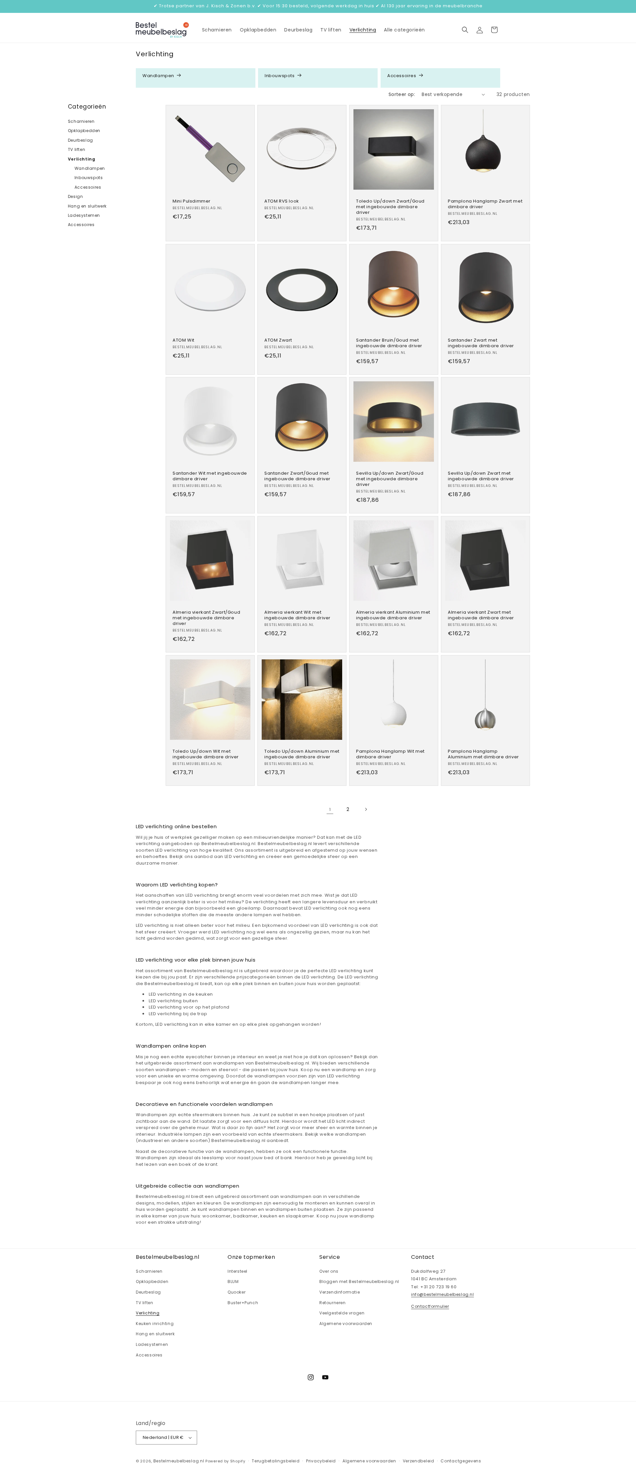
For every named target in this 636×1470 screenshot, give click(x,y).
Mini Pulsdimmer (192, 201)
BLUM (233, 1281)
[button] (465, 30)
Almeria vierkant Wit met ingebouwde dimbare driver (297, 615)
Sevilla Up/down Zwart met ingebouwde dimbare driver (481, 476)
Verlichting (81, 159)
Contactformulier (430, 1306)
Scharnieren (81, 121)
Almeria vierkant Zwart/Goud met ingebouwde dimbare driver (206, 618)
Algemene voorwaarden (345, 1323)
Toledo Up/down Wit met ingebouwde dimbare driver (206, 754)
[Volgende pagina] (365, 809)
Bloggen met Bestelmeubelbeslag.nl (359, 1281)
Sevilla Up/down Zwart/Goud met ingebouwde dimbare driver (390, 479)
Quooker (236, 1292)
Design (75, 196)
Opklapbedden (84, 130)
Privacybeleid (321, 1461)
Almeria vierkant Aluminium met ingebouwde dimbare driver (393, 615)
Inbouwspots (280, 76)
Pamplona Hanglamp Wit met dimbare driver (390, 754)
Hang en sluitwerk (87, 206)
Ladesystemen (84, 215)
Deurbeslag (80, 140)
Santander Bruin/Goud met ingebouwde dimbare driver (389, 343)
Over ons (329, 1271)
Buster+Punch (243, 1302)
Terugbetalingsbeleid (275, 1461)
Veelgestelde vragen (341, 1313)
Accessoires (401, 76)
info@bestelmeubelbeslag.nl (442, 1294)
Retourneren (332, 1302)
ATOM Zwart (278, 340)
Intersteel (237, 1271)
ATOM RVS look (281, 201)
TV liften (76, 149)
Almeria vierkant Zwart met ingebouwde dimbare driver (481, 615)
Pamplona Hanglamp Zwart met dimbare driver (485, 204)
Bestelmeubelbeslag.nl (178, 1461)
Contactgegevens (461, 1461)
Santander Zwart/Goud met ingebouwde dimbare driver (297, 476)
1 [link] (330, 809)
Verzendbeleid (418, 1461)
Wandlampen (158, 76)
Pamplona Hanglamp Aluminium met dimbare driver (483, 754)
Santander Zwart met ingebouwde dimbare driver (481, 343)
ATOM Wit (183, 340)
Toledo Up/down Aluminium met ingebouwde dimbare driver (302, 754)
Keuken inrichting (155, 1323)
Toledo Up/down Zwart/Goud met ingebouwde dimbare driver (390, 207)
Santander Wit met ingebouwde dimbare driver (210, 476)
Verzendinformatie (339, 1292)
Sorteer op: (402, 94)
